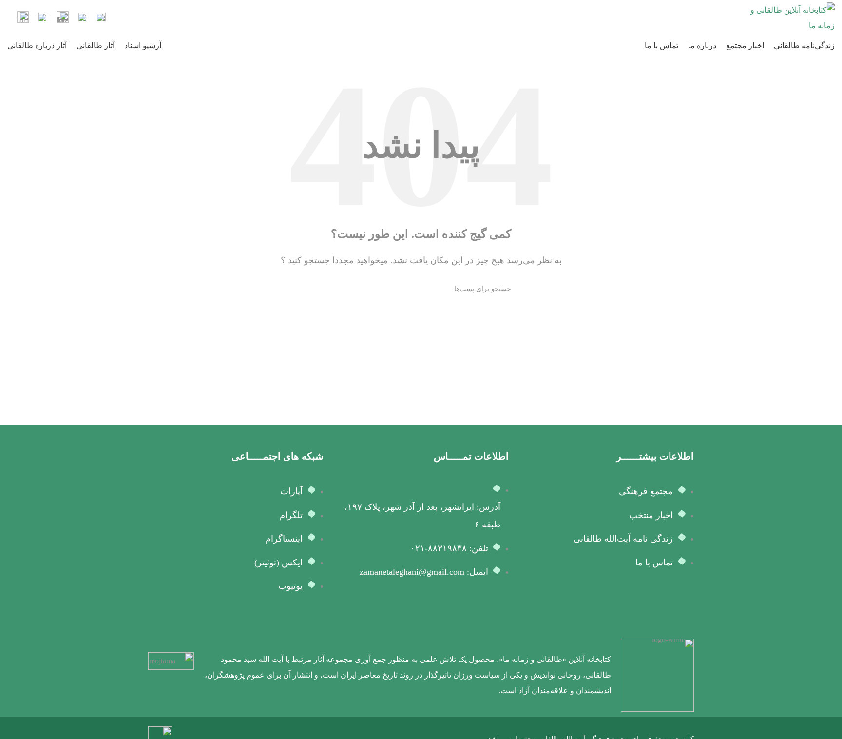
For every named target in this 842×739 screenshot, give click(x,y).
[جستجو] (335, 289)
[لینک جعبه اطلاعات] (101, 18)
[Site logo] (791, 17)
